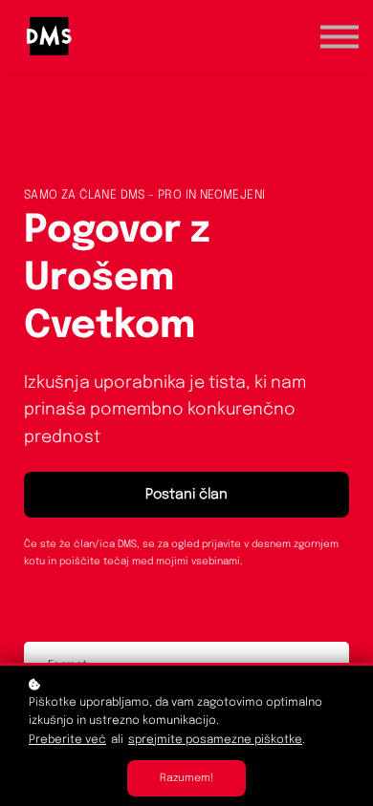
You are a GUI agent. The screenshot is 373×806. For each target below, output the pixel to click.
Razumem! (186, 778)
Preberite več (67, 740)
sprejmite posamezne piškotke (215, 740)
